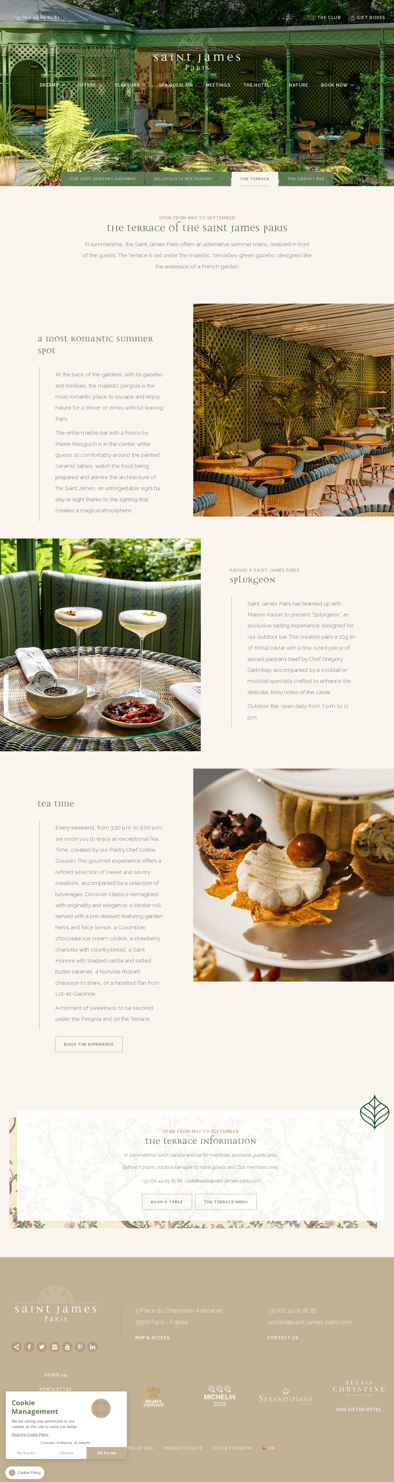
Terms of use (136, 1448)
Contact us (283, 1337)
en (272, 1448)
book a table (167, 1202)
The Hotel (256, 85)
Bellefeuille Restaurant (183, 179)
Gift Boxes (371, 17)
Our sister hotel (359, 1409)
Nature (298, 85)
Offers (87, 85)
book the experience (89, 1044)
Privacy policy (183, 1448)
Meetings (218, 85)
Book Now (334, 85)
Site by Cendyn (232, 1448)
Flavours (127, 85)
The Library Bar (306, 179)
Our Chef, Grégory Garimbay (102, 179)
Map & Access (152, 1337)
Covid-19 (55, 1375)
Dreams (49, 85)
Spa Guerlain (176, 85)
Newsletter (56, 1389)
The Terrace (255, 179)
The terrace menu (226, 1202)
